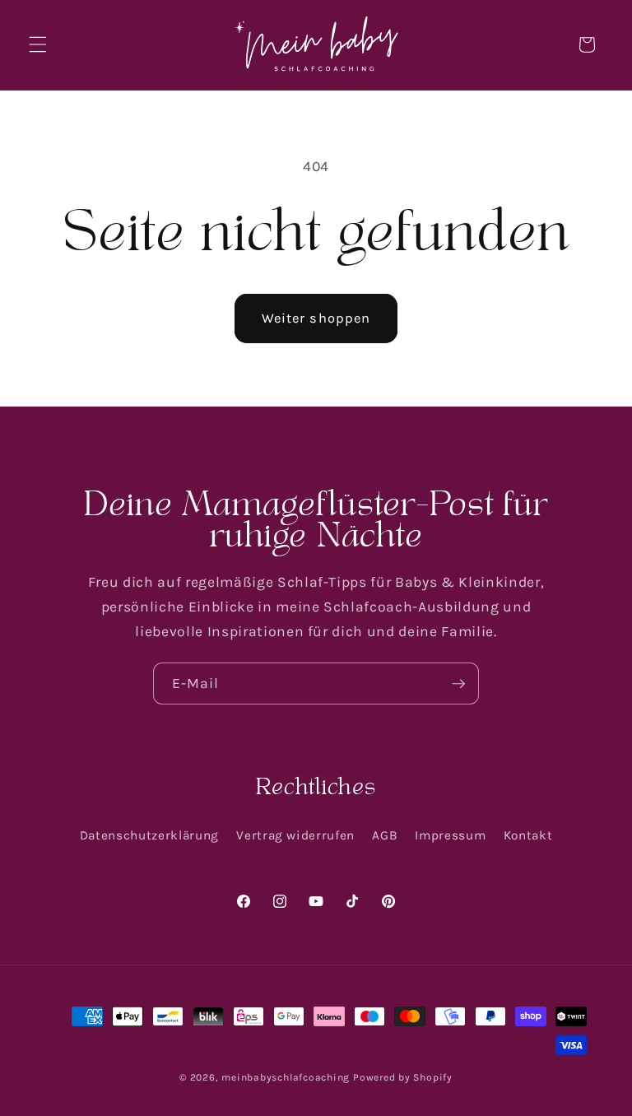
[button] (38, 44)
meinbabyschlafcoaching (285, 1077)
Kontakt (528, 835)
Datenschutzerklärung (149, 835)
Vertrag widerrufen (295, 835)
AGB (384, 835)
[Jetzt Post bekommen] (458, 684)
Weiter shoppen (316, 318)
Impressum (450, 835)
